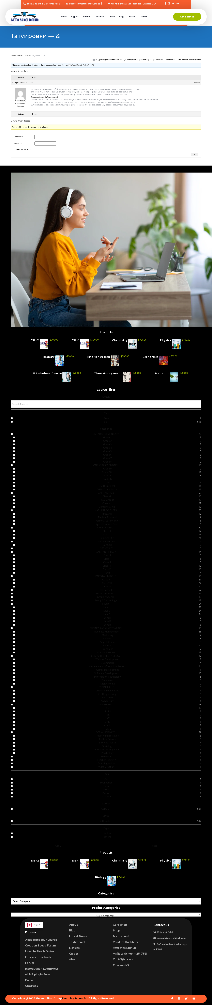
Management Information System (107, 666)
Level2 (106, 610)
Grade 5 (107, 451)
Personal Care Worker (107, 520)
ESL (107, 707)
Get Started (187, 16)
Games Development (107, 669)
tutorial (106, 796)
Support (75, 16)
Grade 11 (107, 475)
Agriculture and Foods (107, 524)
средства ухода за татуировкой (44, 97)
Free (106, 418)
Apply (58, 845)
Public (27, 55)
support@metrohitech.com (171, 938)
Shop (112, 16)
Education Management (107, 749)
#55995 (197, 82)
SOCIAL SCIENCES (105, 732)
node (106, 789)
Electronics (107, 697)
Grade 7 (107, 458)
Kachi (107, 572)
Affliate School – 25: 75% (130, 953)
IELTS (107, 711)
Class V (107, 569)
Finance (107, 645)
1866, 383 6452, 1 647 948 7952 (43, 3)
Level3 (106, 614)
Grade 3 (107, 444)
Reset (154, 845)
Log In (194, 154)
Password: (18, 143)
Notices (74, 948)
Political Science (107, 739)
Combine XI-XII (107, 506)
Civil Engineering (107, 694)
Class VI (107, 586)
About (73, 924)
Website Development (107, 659)
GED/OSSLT (106, 548)
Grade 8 (107, 461)
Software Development (106, 673)
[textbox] (106, 916)
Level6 (107, 624)
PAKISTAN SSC (105, 527)
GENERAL (106, 756)
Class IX (107, 531)
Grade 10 (107, 472)
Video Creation (106, 766)
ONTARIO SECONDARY (105, 465)
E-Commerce (107, 662)
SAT (107, 718)
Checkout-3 (121, 965)
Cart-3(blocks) (123, 959)
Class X (107, 534)
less (106, 786)
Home (63, 16)
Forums (86, 16)
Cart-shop (120, 924)
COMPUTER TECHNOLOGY (105, 655)
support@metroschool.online (84, 3)
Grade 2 (107, 440)
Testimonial (77, 942)
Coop (107, 482)
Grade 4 (107, 447)
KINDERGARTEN (106, 541)
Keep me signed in (23, 149)
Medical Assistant (107, 517)
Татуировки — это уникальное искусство (183, 60)
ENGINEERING (106, 687)
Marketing (107, 635)
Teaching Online (106, 763)
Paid (105, 421)
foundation (106, 782)
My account (121, 936)
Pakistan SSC (106, 590)
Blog (121, 16)
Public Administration (107, 735)
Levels (105, 603)
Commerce (107, 638)
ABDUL (105, 808)
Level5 (107, 621)
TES (107, 714)
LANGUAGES (105, 704)
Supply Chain (107, 642)
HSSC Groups (107, 499)
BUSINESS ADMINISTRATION (106, 628)
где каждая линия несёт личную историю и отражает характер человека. (131, 60)
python (106, 793)
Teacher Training (106, 760)
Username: (18, 137)
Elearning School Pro (75, 998)
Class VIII (107, 583)
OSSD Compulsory (107, 489)
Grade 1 (107, 437)
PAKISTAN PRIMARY (106, 551)
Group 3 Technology (106, 600)
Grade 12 (107, 479)
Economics (107, 649)
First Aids (107, 513)
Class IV (107, 565)
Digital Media (107, 683)
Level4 (107, 617)
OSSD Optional (107, 486)
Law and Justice (107, 742)
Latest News (78, 936)
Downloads (100, 16)
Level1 (106, 607)
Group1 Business (105, 593)
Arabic (107, 725)
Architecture (107, 701)
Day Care (107, 545)
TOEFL (107, 728)
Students (31, 986)
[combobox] (106, 915)
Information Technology (107, 676)
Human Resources (107, 652)
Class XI (107, 496)
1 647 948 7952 (165, 932)
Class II (107, 558)
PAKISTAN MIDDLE (105, 576)
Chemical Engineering (107, 690)
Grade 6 (107, 454)
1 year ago (61, 65)
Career (73, 953)
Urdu (107, 721)
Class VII (106, 579)
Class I (107, 555)
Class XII (106, 503)
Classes (131, 16)
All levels (105, 821)
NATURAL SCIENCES (106, 510)
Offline (107, 836)
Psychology (107, 753)
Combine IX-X (107, 538)
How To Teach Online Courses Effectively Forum (39, 957)
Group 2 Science (105, 597)
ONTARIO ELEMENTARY (106, 434)
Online (107, 833)
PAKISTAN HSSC (106, 492)
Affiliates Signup (124, 948)
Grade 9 (107, 468)
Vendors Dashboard (126, 942)
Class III (107, 562)
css (106, 779)
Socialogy (107, 746)
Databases (107, 680)
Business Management (106, 631)
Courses (143, 16)
